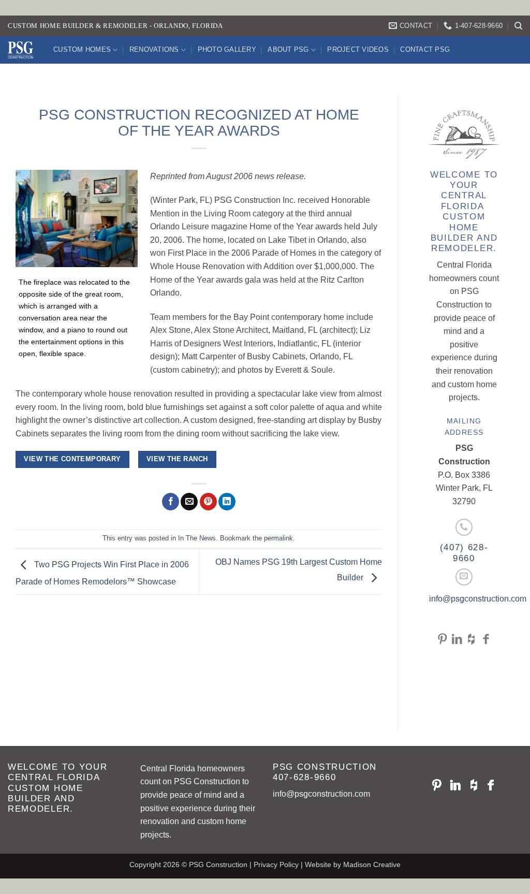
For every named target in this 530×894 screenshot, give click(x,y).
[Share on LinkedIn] (226, 501)
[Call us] (464, 527)
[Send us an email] (464, 576)
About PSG (288, 49)
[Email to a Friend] (189, 501)
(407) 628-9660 (464, 553)
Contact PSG (425, 49)
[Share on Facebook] (170, 501)
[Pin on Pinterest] (208, 501)
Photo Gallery (227, 49)
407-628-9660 (304, 777)
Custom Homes (82, 49)
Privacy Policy (276, 864)
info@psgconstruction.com (477, 598)
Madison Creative (372, 864)
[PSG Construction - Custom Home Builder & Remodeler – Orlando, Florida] (23, 50)
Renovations (154, 49)
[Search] (518, 26)
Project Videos (358, 49)
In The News (197, 538)
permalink (278, 538)
